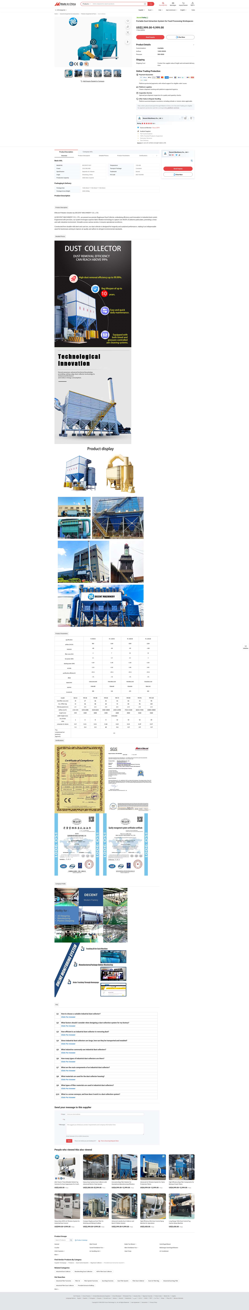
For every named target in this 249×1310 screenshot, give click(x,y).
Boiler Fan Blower (129, 1244)
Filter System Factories (91, 1281)
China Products (86, 1296)
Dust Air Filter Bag (153, 1281)
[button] (153, 155)
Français (99, 1298)
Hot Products (76, 1296)
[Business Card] (192, 160)
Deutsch (121, 1298)
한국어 (140, 1298)
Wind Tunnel (93, 1244)
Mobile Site (167, 1296)
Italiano (115, 1298)
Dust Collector (101, 14)
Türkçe (162, 1298)
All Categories (61, 10)
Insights (174, 1296)
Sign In (139, 143)
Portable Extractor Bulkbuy (86, 1285)
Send (69, 1141)
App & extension (171, 10)
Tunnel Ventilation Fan (96, 1248)
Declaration (145, 1302)
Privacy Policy (153, 1302)
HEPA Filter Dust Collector (104, 1271)
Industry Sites (137, 1296)
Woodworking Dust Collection (83, 1271)
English (79, 1298)
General (56, 1244)
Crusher (56, 1248)
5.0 (170, 155)
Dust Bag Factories (107, 1281)
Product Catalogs (81, 1240)
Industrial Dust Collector (63, 1271)
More (56, 1289)
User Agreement (135, 1302)
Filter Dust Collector (138, 1281)
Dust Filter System (122, 1281)
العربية (134, 1298)
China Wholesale (116, 1296)
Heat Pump (127, 1251)
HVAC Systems (58, 1251)
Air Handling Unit (94, 1251)
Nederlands (128, 1298)
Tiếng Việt (169, 1298)
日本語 (146, 1298)
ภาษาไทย (156, 1298)
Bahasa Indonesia (178, 1298)
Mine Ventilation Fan (130, 1248)
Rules (193, 10)
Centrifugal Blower (165, 1244)
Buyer (150, 10)
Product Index (158, 1296)
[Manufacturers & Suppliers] (65, 4)
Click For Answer (68, 1026)
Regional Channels (147, 1296)
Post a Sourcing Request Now (108, 1141)
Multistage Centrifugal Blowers (169, 1248)
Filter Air (77, 1281)
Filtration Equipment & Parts (88, 14)
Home (56, 14)
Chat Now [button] (181, 37)
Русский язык (107, 1298)
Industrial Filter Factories (63, 1281)
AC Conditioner (164, 1251)
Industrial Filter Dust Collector (65, 1285)
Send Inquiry (150, 37)
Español (85, 1298)
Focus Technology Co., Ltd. (112, 1302)
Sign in (193, 5)
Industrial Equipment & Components (69, 14)
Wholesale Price (127, 1296)
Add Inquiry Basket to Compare (93, 81)
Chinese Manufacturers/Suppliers (101, 1296)
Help (159, 10)
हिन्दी (151, 1298)
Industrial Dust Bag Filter (170, 1281)
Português (92, 1298)
